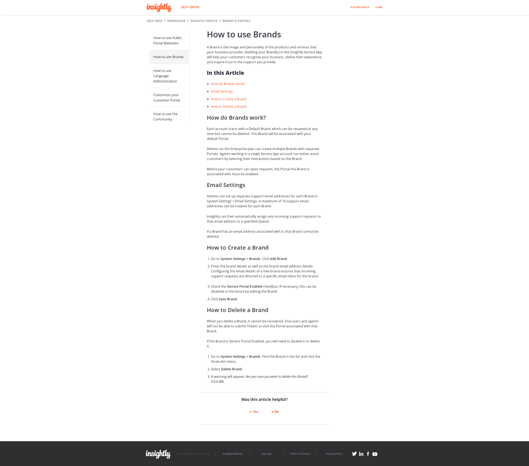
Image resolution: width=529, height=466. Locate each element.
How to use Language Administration (165, 75)
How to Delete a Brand (228, 106)
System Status (359, 7)
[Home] (159, 7)
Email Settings (222, 91)
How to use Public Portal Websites (167, 40)
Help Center (190, 7)
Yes (255, 411)
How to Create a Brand (228, 99)
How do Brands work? (228, 83)
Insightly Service (203, 21)
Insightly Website (232, 453)
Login (378, 7)
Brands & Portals (236, 21)
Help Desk (154, 21)
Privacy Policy (334, 453)
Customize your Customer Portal (166, 97)
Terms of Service (300, 453)
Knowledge (176, 21)
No (276, 411)
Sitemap (266, 453)
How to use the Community (165, 116)
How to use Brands (168, 56)
